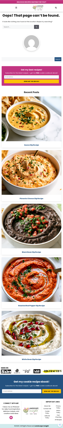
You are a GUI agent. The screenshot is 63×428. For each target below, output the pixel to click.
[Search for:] (18, 27)
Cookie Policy (47, 412)
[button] (16, 7)
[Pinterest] (11, 417)
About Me (47, 406)
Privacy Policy (58, 407)
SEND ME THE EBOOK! (31, 81)
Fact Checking (58, 416)
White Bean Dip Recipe (31, 359)
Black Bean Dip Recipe (31, 252)
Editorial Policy (47, 417)
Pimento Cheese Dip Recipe (31, 198)
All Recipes (58, 420)
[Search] (36, 27)
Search (58, 59)
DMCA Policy (58, 411)
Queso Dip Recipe (31, 145)
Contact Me (47, 409)
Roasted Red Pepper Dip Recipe (31, 305)
